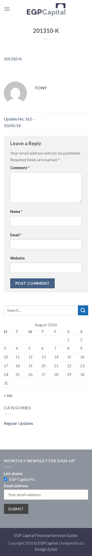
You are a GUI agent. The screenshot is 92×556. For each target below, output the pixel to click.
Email (15, 235)
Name (16, 211)
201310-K (13, 58)
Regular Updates (18, 423)
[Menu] (7, 9)
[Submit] (83, 310)
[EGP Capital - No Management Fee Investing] (46, 9)
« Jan (8, 395)
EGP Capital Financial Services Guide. (46, 535)
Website (17, 258)
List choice (13, 473)
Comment (19, 168)
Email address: (16, 486)
